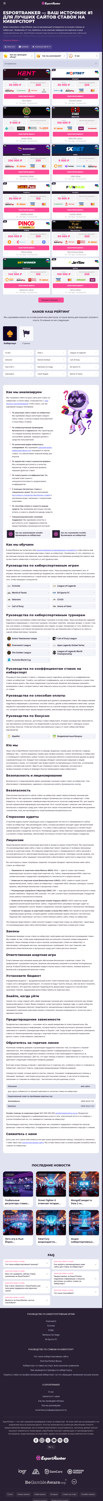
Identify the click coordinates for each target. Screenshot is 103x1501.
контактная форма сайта (33, 1142)
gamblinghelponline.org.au (66, 1113)
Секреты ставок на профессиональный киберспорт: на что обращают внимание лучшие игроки (51, 1374)
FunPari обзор (75, 214)
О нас (51, 1391)
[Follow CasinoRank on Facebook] (35, 1440)
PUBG (51, 1330)
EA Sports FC (51, 1339)
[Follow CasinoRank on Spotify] (60, 1440)
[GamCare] (53, 1471)
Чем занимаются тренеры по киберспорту (51, 1370)
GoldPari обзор (26, 214)
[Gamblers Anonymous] (36, 1471)
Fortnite (51, 1325)
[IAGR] (22, 1471)
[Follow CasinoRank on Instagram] (41, 1440)
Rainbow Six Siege (51, 1334)
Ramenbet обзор (27, 176)
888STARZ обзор (75, 138)
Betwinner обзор (27, 290)
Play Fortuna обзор (75, 252)
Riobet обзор (26, 138)
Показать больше (49, 300)
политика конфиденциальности (51, 1410)
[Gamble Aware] (46, 1481)
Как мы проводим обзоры (51, 1400)
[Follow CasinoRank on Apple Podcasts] (66, 1440)
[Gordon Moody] (75, 1471)
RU (50, 1447)
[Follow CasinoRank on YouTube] (54, 1440)
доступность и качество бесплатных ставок (31, 495)
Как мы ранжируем (51, 1405)
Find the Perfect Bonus (51, 1361)
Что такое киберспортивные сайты (51, 1356)
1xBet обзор (75, 176)
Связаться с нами (51, 1396)
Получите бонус (27, 96)
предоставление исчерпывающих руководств (57, 550)
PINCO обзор (26, 252)
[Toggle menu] (4, 3)
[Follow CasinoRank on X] (47, 1440)
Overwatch (51, 1321)
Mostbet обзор (75, 100)
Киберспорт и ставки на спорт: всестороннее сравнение (51, 1365)
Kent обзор (26, 100)
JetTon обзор (75, 290)
